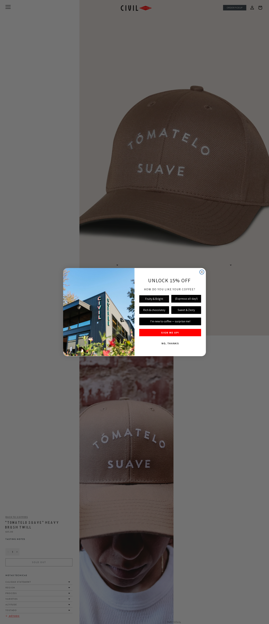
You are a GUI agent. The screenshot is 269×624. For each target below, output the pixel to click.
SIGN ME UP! (170, 332)
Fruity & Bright (154, 299)
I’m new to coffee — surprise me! (170, 321)
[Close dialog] (202, 272)
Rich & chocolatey (154, 310)
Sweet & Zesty (186, 310)
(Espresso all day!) (186, 299)
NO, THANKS (170, 343)
